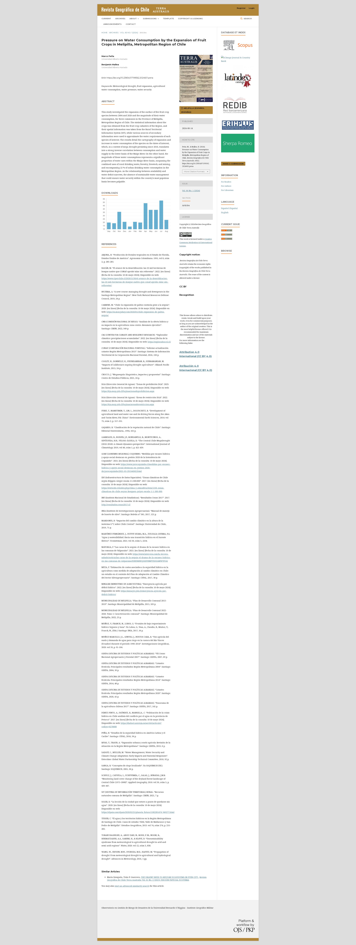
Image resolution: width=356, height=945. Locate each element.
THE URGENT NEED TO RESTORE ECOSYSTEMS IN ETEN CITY (169, 877)
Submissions (150, 18)
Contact (131, 24)
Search (247, 18)
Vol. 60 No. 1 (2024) (129, 32)
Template (168, 18)
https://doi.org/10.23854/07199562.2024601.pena (130, 78)
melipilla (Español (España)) (192, 110)
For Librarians (227, 190)
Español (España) (229, 208)
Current (106, 18)
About (133, 18)
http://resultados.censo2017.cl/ (116, 504)
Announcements (112, 24)
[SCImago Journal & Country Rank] (237, 61)
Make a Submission (233, 164)
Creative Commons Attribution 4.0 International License (195, 242)
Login (251, 8)
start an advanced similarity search (132, 886)
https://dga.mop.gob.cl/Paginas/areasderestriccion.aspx (128, 404)
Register (241, 8)
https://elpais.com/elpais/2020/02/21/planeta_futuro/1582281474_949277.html (138, 812)
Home (104, 32)
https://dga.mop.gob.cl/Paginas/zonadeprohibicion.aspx (128, 391)
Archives (120, 18)
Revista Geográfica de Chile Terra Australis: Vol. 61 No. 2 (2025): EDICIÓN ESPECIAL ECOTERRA (157, 878)
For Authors (226, 186)
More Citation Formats (194, 171)
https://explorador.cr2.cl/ (159, 341)
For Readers (226, 182)
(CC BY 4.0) (204, 370)
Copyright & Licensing (190, 18)
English (224, 212)
